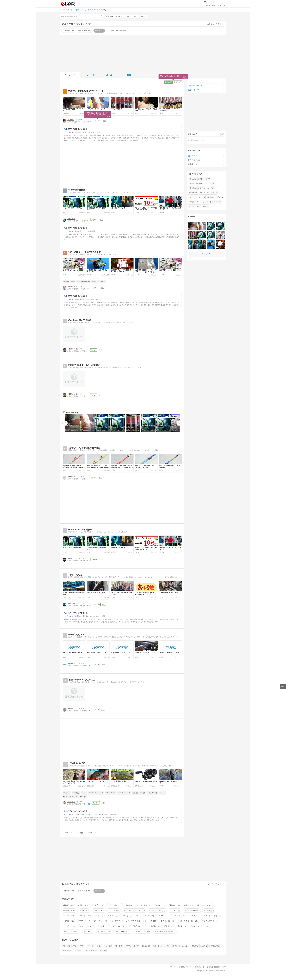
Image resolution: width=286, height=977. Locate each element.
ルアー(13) (217, 202)
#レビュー (66, 793)
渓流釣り (144, 16)
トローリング (110, 916)
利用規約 (217, 967)
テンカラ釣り (208, 921)
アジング (98, 910)
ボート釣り (115, 905)
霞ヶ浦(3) (192, 188)
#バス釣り (75, 793)
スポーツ (104, 931)
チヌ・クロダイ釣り (187, 921)
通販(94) (220, 197)
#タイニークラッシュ (70, 797)
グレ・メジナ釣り (112, 921)
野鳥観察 (119, 16)
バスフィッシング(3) (206, 188)
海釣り (159, 905)
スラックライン (142, 931)
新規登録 (182, 967)
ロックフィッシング (209, 916)
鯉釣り (181, 926)
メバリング (164, 916)
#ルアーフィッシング (96, 793)
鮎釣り (168, 926)
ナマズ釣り (69, 926)
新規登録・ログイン (196, 86)
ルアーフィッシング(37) (209, 193)
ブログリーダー (194, 81)
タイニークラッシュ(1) (197, 197)
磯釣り (188, 905)
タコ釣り (208, 910)
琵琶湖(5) (211, 197)
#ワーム (162, 793)
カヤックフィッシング (134, 910)
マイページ (190, 967)
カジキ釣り (94, 921)
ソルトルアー (191, 910)
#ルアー (66, 281)
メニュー (222, 5)
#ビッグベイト (152, 793)
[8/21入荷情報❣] (192, 235)
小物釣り (68, 921)
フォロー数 (90, 75)
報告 (104, 121)
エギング (113, 910)
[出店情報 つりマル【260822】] (220, 235)
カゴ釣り (99, 905)
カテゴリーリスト (214, 24)
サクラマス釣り (133, 921)
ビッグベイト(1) (194, 206)
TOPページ (174, 967)
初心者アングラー (198, 926)
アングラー (109, 16)
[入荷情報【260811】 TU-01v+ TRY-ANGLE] (211, 244)
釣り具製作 (84, 30)
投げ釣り (130, 905)
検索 (103, 16)
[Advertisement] (143, 53)
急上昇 (109, 75)
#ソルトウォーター (83, 281)
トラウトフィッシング (88, 916)
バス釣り (85, 926)
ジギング (174, 910)
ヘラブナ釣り (135, 926)
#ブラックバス (110, 793)
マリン (135, 16)
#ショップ (101, 281)
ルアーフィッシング (185, 916)
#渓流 (94, 281)
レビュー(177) (206, 202)
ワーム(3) (192, 179)
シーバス (150, 921)
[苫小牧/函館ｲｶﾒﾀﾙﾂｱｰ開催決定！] (201, 235)
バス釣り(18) (193, 202)
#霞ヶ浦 (135, 793)
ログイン (214, 5)
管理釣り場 (69, 910)
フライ (125, 916)
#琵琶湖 (142, 793)
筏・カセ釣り (204, 905)
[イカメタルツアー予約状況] (211, 226)
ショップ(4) (210, 183)
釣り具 (88, 931)
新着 (129, 75)
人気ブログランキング (68, 3)
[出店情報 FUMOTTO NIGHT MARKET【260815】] (220, 244)
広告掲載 (210, 967)
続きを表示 (206, 254)
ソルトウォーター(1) (196, 183)
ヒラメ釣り (101, 926)
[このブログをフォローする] (97, 120)
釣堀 (81, 921)
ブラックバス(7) (204, 179)
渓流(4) (206, 206)
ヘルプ (223, 967)
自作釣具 (68, 30)
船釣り (84, 910)
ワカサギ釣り (153, 926)
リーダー (205, 5)
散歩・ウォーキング (165, 931)
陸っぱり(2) (193, 193)
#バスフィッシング (123, 793)
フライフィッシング (144, 916)
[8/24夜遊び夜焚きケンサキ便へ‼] (192, 226)
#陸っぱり (83, 797)
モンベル (128, 16)
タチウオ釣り (167, 921)
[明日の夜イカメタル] (192, 244)
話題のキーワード (195, 90)
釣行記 (67, 905)
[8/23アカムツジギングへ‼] (201, 226)
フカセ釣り (118, 926)
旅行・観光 (123, 931)
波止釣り (145, 905)
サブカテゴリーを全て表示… (118, 30)
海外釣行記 (83, 905)
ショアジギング (156, 910)
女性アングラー (71, 931)
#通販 (73, 281)
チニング (68, 916)
